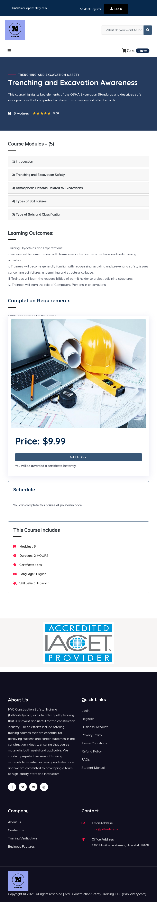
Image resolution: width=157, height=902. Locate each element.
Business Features (21, 846)
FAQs (86, 759)
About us (14, 822)
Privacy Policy (92, 735)
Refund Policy (92, 751)
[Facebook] (12, 787)
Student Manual (93, 768)
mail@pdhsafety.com (33, 8)
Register (88, 719)
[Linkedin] (33, 787)
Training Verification (22, 838)
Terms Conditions (94, 743)
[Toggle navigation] (9, 51)
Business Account (95, 727)
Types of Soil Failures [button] (29, 201)
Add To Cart (79, 457)
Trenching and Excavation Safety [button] (38, 175)
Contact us (16, 830)
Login (118, 9)
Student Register (90, 9)
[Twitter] (23, 787)
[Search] (148, 30)
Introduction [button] (22, 161)
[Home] (15, 30)
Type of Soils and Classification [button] (36, 214)
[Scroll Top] (144, 889)
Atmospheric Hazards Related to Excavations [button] (47, 188)
